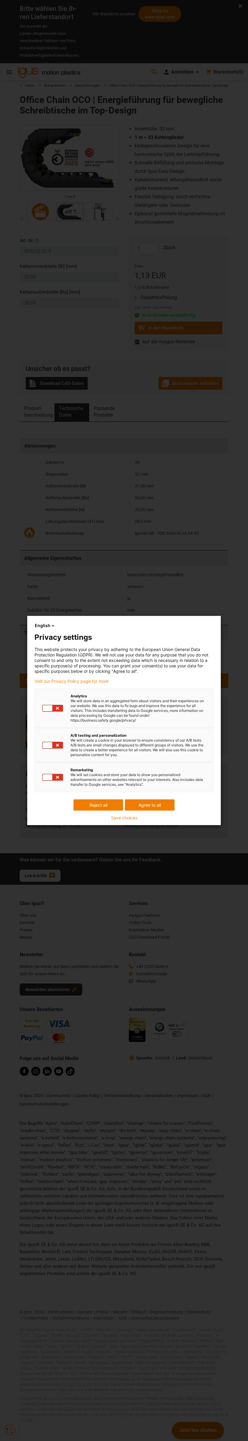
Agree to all (150, 805)
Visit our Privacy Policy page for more (71, 681)
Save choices (124, 817)
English (43, 625)
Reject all (98, 805)
